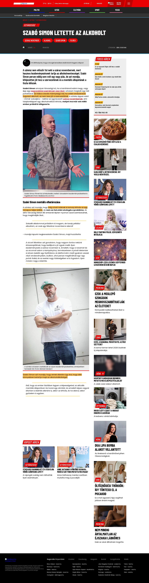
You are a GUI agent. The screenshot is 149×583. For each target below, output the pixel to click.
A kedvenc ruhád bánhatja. (106, 416)
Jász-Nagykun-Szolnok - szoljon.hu (109, 564)
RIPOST (25, 20)
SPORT (97, 10)
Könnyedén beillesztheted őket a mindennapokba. (109, 311)
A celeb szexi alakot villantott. (107, 384)
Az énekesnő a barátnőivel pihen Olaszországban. (109, 454)
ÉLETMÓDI (77, 10)
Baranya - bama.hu (53, 567)
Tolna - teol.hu (128, 564)
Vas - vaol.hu (128, 567)
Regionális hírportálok (55, 559)
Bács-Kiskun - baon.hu (54, 564)
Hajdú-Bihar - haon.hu (80, 572)
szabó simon (60, 40)
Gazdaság (82, 559)
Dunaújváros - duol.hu (80, 564)
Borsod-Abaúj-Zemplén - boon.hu (57, 572)
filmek (73, 40)
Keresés (99, 3)
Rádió (126, 559)
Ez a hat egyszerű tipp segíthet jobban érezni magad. (109, 499)
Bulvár (103, 559)
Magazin (94, 559)
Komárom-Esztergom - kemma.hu (109, 567)
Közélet (71, 559)
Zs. (34, 47)
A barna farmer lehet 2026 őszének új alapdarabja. (110, 349)
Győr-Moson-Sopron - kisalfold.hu (83, 569)
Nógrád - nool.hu (103, 569)
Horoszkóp (18, 15)
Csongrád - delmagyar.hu (55, 575)
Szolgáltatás (115, 559)
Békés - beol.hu (51, 569)
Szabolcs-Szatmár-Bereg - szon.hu (109, 575)
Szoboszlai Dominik (33, 15)
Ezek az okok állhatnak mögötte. (109, 542)
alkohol (47, 40)
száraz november (32, 40)
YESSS (117, 10)
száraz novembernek (73, 99)
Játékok (86, 3)
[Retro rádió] (110, 3)
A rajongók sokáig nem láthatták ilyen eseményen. (37, 476)
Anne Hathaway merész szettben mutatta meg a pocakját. (72, 476)
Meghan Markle (48, 15)
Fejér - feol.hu (77, 567)
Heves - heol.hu (77, 575)
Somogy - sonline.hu (104, 572)
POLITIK (37, 10)
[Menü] (128, 3)
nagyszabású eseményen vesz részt (48, 91)
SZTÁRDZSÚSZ (41, 20)
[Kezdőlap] (23, 3)
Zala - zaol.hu (128, 572)
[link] (31, 465)
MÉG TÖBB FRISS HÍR (101, 112)
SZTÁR (57, 10)
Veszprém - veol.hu (130, 569)
